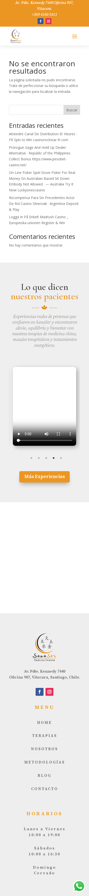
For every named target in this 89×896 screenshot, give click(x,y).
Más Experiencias (44, 477)
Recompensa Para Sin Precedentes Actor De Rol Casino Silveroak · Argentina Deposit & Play (44, 203)
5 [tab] (61, 458)
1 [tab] (31, 458)
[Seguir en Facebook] (41, 21)
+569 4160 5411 (44, 14)
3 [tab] (46, 458)
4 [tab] (53, 458)
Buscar (71, 110)
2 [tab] (38, 458)
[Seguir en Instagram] (48, 21)
